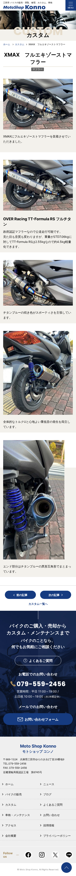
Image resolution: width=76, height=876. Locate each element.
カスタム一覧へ (38, 603)
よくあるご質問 (52, 804)
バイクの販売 (13, 794)
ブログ (47, 794)
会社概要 (10, 835)
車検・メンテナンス (17, 815)
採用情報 (48, 825)
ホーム (9, 784)
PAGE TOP (66, 867)
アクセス (10, 825)
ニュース (48, 784)
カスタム (10, 804)
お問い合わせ (51, 815)
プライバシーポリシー (57, 835)
